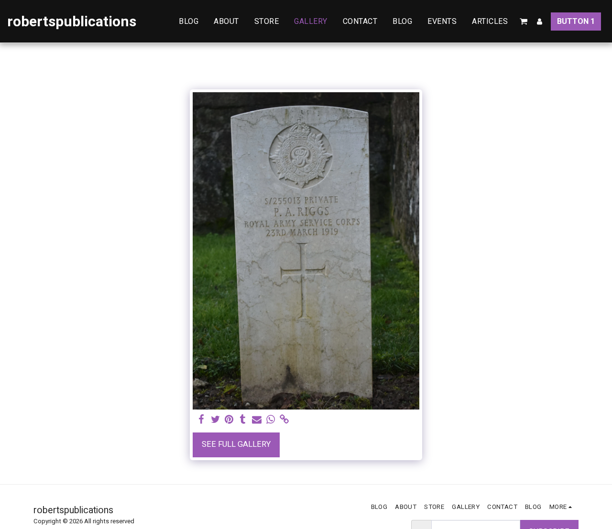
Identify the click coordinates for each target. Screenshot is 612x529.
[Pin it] (229, 419)
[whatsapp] (270, 419)
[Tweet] (215, 419)
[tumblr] (243, 419)
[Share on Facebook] (202, 419)
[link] (284, 419)
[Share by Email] (257, 419)
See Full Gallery (236, 444)
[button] (523, 21)
